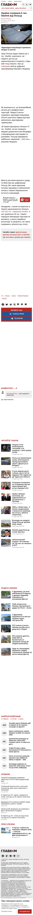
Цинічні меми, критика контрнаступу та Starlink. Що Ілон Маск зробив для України (16, 234)
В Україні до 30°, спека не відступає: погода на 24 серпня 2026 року (15, 817)
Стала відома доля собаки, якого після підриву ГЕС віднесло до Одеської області (21, 474)
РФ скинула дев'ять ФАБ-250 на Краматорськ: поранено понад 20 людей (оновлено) (20, 639)
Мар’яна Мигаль (6, 18)
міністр (14, 296)
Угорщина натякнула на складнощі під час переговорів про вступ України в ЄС (21, 485)
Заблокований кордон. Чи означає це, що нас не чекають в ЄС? (21, 542)
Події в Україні (9, 588)
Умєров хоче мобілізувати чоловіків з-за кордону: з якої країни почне (21, 448)
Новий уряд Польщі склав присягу (20, 531)
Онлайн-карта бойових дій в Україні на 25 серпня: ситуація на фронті (20, 725)
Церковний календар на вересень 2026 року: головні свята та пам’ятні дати (19, 741)
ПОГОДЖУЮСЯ (25, 911)
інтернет (4, 298)
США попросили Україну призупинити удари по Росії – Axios (21, 606)
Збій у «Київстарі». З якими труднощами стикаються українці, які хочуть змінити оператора (21, 511)
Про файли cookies (6, 911)
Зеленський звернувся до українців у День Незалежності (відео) (15, 810)
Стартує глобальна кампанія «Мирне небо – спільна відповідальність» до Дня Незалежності (22, 831)
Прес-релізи (8, 824)
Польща (7, 296)
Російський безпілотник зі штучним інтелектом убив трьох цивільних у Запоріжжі (14, 788)
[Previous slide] (28, 8)
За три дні (13, 719)
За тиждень (5, 719)
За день (20, 719)
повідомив (5, 66)
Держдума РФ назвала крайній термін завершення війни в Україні (15, 803)
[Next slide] (31, 8)
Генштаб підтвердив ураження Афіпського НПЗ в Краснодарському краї (15, 779)
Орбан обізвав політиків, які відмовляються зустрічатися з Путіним (19, 497)
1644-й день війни (7, 8)
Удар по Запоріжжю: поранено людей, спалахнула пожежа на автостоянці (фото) (22, 651)
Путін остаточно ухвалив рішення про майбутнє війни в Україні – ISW (19, 758)
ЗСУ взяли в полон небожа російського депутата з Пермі (21, 627)
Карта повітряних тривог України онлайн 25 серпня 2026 (19, 733)
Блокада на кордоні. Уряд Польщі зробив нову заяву (21, 522)
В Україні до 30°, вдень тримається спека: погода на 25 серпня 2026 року (15, 796)
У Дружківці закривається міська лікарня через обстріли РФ (21, 617)
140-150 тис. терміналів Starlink (14, 212)
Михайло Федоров (23, 296)
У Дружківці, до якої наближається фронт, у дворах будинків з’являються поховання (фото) (21, 595)
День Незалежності (22, 8)
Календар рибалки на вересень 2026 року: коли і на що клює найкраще (20, 766)
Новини (5, 774)
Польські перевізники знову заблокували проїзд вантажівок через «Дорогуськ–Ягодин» (21, 461)
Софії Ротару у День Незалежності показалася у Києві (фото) (20, 750)
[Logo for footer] (9, 851)
